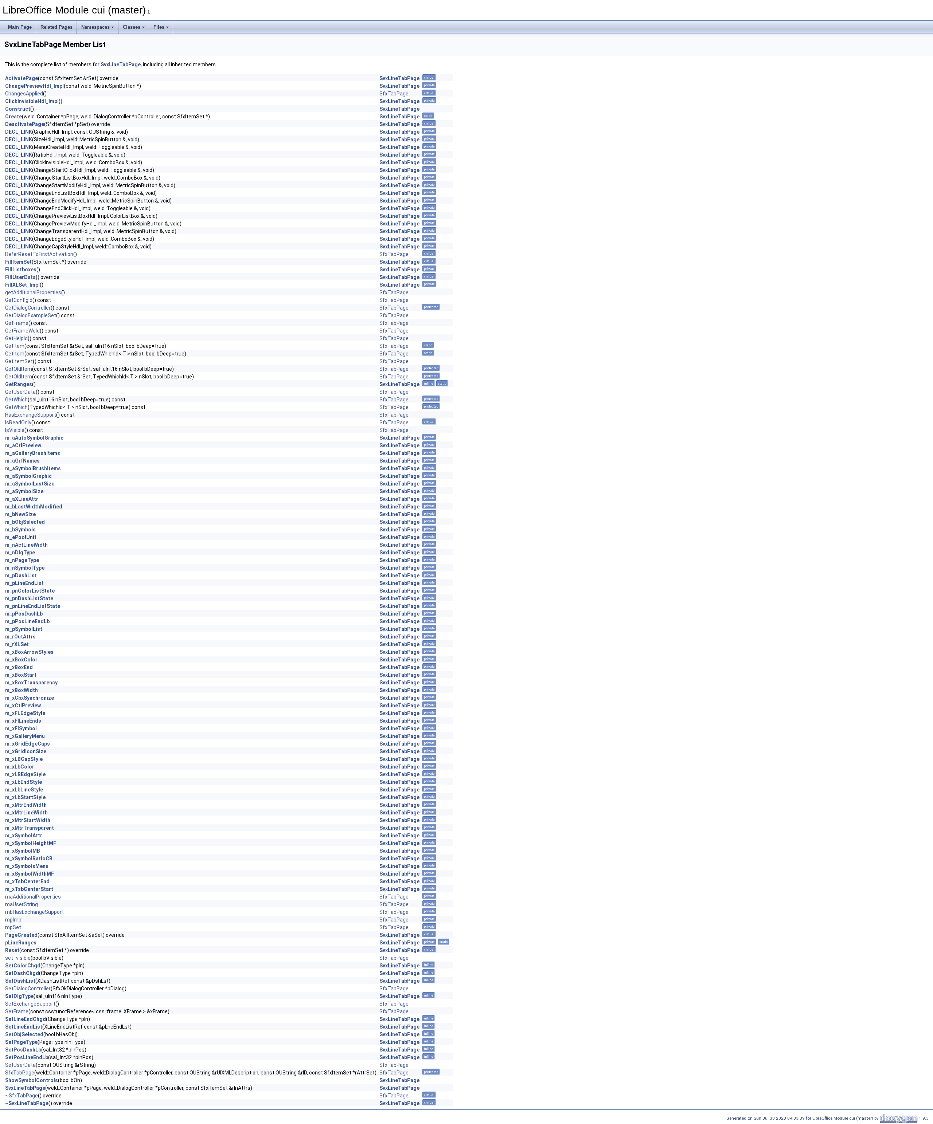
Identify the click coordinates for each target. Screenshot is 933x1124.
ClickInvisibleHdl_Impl (32, 101)
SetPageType (21, 1042)
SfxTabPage (394, 94)
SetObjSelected (24, 1034)
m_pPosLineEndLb (27, 621)
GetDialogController (28, 308)
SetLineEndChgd (25, 1019)
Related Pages (56, 27)
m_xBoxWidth (21, 690)
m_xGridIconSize (25, 751)
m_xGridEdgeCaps (27, 744)
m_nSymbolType (24, 568)
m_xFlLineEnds (23, 721)
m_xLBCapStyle (24, 759)
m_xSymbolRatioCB (28, 858)
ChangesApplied (24, 94)
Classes (131, 27)
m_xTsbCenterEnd (27, 881)
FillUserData (20, 277)
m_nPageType (22, 560)
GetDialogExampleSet (30, 315)
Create (13, 116)
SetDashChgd (22, 973)
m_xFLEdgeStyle (25, 713)
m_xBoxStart (20, 675)
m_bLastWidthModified (33, 507)
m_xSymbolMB (22, 851)
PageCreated (21, 935)
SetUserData (20, 1065)
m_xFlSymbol (21, 728)
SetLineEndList (23, 1027)
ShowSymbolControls (31, 1080)
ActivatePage (21, 78)
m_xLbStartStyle (25, 797)
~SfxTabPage (21, 1096)
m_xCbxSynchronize (29, 698)
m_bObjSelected (25, 522)
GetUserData (20, 392)
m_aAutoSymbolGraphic (34, 438)
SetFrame (16, 1011)
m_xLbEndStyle (23, 782)
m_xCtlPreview (23, 705)
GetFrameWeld (22, 331)
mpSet (13, 927)
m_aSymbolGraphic (28, 476)
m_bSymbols (20, 529)
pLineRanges (20, 943)
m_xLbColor (19, 767)
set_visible (18, 958)
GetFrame (16, 323)
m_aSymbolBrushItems (33, 468)
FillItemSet (18, 262)
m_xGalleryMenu (25, 736)
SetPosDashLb (23, 1050)
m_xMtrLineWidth (26, 813)
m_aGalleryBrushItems (32, 453)
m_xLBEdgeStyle (25, 774)
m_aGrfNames (22, 461)
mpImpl (14, 920)
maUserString (21, 904)
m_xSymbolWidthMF (29, 874)
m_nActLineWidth (26, 545)
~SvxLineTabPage (26, 1103)
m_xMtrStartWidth (27, 820)
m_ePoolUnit (20, 537)
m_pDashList (21, 575)
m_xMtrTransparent (29, 828)
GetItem (14, 346)
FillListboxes (20, 269)
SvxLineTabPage (121, 64)
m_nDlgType (20, 552)
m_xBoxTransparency (31, 682)
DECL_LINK (18, 132)
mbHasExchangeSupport (34, 912)
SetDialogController (28, 988)
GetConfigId (18, 300)
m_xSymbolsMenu (26, 866)
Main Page (20, 27)
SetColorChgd (22, 965)
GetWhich (16, 399)
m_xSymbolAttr (23, 835)
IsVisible (14, 430)
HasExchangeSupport (30, 415)
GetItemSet (19, 361)
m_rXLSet (17, 644)
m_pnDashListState (29, 598)
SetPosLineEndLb (26, 1057)
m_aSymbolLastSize (29, 484)
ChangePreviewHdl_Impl (34, 86)
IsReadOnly (18, 422)
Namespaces (95, 27)
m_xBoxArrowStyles (29, 652)
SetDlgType (19, 996)
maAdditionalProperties (33, 897)
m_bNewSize (20, 514)
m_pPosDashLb (24, 614)
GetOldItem (18, 369)
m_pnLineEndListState (32, 606)
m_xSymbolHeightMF (30, 843)
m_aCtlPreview (23, 445)
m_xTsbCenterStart (29, 889)
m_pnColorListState (30, 591)
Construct (17, 109)
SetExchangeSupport (30, 1004)
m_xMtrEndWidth (26, 805)
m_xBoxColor (21, 660)
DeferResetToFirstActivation (39, 254)
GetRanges (18, 384)
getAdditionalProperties (33, 292)
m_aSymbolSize (24, 491)
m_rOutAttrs (20, 637)
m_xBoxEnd (19, 667)
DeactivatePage (24, 124)
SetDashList (20, 981)
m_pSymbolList (23, 629)
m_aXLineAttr (21, 499)
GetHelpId (16, 338)
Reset (12, 950)
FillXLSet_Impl (22, 285)
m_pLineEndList (24, 583)
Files (158, 27)
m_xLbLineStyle (24, 790)
